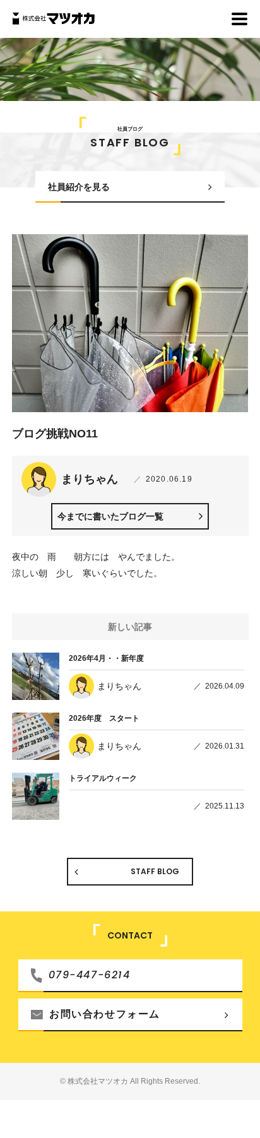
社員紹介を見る (79, 187)
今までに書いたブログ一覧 (110, 516)
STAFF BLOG (155, 871)
